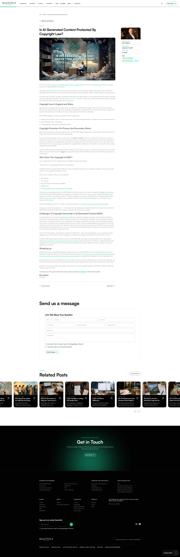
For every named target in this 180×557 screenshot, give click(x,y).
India (40, 508)
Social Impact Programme (63, 504)
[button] (135, 411)
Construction (42, 486)
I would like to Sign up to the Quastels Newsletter (59, 347)
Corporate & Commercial (45, 488)
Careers (63, 3)
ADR (118, 483)
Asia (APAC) (42, 510)
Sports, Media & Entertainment (124, 492)
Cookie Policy (56, 547)
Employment (68, 486)
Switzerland (42, 504)
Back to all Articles (48, 21)
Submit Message (51, 352)
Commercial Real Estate (45, 483)
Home (40, 14)
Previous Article (46, 286)
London (41, 502)
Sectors (32, 3)
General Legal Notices (79, 506)
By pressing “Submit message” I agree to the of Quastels (65, 344)
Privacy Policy (73, 344)
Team (56, 3)
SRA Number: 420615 (114, 504)
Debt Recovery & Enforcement (124, 486)
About (69, 3)
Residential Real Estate (96, 490)
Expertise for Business (46, 480)
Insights (49, 3)
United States (42, 506)
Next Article (110, 286)
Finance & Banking (69, 490)
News (92, 506)
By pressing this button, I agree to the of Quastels (57, 528)
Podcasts (93, 502)
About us (59, 502)
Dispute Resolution (123, 480)
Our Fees (100, 547)
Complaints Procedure (112, 547)
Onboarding (77, 504)
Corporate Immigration (44, 490)
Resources (77, 499)
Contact (77, 3)
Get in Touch (170, 3)
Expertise (23, 3)
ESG (66, 488)
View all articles (135, 373)
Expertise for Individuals (99, 480)
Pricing (75, 502)
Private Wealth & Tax (96, 488)
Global (40, 3)
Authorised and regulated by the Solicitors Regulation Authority (123, 500)
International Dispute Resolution (125, 488)
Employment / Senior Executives (99, 483)
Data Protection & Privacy (71, 483)
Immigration (94, 486)
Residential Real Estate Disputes (125, 490)
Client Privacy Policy (79, 508)
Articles (136, 60)
